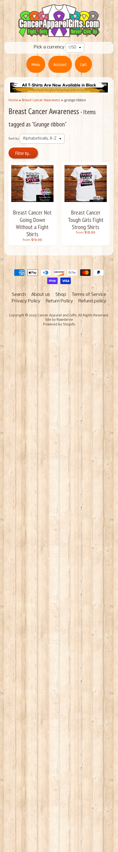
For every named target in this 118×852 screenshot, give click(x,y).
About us (40, 294)
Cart (83, 64)
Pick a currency (49, 47)
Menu (36, 64)
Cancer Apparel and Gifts (57, 315)
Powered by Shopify (59, 324)
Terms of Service (89, 294)
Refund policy (92, 301)
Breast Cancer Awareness (41, 100)
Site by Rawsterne (59, 320)
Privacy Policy (26, 301)
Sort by (14, 138)
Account (60, 64)
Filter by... (23, 153)
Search (19, 294)
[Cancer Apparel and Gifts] (59, 33)
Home (13, 100)
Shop (60, 294)
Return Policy (59, 301)
